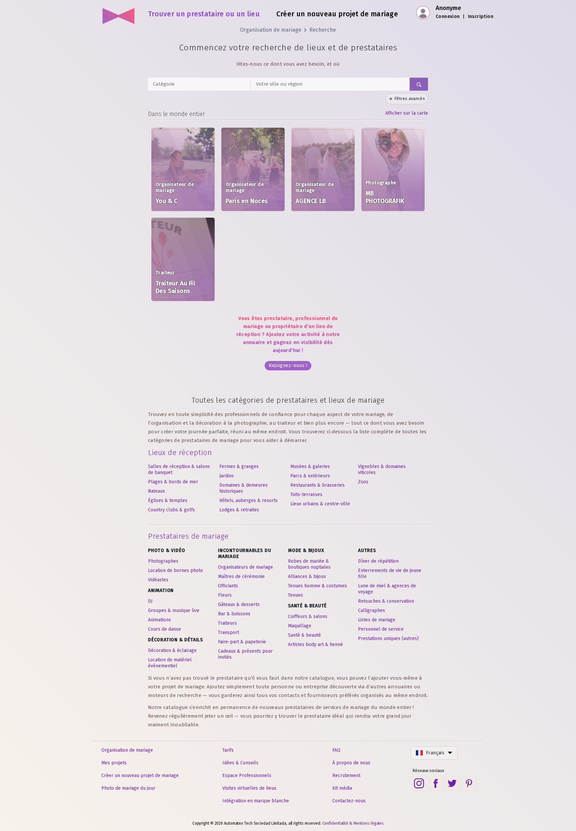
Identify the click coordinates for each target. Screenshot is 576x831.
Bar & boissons (234, 614)
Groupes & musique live (173, 610)
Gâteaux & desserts (239, 604)
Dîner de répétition (378, 561)
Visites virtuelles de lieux (249, 788)
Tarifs (228, 750)
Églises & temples (167, 500)
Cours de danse (164, 629)
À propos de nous (351, 763)
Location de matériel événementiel (170, 663)
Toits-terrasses (306, 494)
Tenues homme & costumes (317, 586)
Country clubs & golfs (171, 510)
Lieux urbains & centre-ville (320, 504)
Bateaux (156, 491)
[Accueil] (119, 13)
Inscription (480, 16)
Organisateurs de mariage (245, 567)
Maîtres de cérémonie (241, 576)
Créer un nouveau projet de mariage (140, 775)
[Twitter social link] (452, 783)
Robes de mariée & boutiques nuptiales (309, 564)
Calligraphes (371, 610)
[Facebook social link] (435, 783)
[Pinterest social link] (469, 783)
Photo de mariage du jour (128, 788)
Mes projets (114, 763)
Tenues (295, 595)
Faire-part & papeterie (242, 642)
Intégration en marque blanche (255, 801)
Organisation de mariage (270, 30)
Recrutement (346, 775)
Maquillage (299, 626)
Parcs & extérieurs (310, 476)
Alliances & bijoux (307, 576)
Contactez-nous (349, 801)
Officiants (228, 586)
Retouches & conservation (386, 601)
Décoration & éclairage (172, 650)
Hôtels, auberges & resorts (248, 500)
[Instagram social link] (419, 783)
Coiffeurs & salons (307, 616)
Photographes (163, 561)
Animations (159, 620)
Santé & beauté (304, 635)
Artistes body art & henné (315, 644)
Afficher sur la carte (406, 113)
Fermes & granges (239, 466)
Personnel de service (381, 629)
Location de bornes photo (175, 570)
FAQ (336, 750)
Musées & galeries (310, 466)
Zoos (363, 482)
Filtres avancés (409, 98)
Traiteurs (227, 623)
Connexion (448, 16)
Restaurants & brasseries (317, 485)
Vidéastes (158, 580)
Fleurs (225, 595)
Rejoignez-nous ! (288, 365)
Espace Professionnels (246, 775)
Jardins (226, 476)
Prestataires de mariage (188, 536)
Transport (228, 632)
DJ (150, 601)
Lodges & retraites (239, 510)
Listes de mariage (376, 620)
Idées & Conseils (240, 763)
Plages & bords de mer (173, 482)
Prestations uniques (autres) (388, 638)
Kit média (342, 788)
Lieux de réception (180, 452)
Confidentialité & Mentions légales (353, 823)
